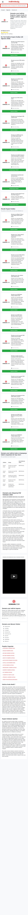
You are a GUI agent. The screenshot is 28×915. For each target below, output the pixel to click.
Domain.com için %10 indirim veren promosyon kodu (18, 255)
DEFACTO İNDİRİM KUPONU (9, 658)
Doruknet (7, 637)
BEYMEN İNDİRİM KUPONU (8, 653)
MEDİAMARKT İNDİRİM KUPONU (10, 667)
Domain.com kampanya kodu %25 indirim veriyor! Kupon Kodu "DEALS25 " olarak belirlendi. (17, 406)
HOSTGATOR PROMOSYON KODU (10, 660)
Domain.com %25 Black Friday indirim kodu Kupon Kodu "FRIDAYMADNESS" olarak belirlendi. (18, 307)
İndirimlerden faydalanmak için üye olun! (17, 175)
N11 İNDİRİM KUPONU (7, 672)
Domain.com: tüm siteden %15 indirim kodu (17, 276)
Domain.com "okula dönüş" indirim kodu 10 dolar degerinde (17, 235)
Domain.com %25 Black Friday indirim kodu (16, 295)
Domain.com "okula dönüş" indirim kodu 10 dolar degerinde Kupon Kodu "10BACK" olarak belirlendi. (17, 247)
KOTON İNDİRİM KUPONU (8, 665)
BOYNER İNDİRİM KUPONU (8, 655)
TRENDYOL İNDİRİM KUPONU (9, 677)
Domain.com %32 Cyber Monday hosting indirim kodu (16, 415)
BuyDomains (7, 626)
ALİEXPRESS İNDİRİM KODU (9, 648)
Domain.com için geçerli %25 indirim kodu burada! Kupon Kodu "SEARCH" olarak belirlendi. (17, 347)
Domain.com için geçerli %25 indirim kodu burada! (17, 336)
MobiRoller (7, 639)
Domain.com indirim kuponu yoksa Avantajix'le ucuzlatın (17, 155)
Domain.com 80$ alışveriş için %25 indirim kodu (17, 135)
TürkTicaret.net (8, 633)
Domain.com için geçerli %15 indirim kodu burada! (17, 377)
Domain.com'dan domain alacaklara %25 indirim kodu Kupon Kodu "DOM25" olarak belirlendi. (18, 368)
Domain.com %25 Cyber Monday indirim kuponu (16, 315)
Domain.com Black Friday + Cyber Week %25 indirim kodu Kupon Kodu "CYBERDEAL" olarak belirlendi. (17, 226)
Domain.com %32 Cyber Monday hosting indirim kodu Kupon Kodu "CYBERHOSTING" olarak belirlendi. (17, 427)
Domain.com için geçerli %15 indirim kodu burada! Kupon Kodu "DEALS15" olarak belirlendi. (17, 387)
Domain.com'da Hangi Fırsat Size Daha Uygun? (17, 194)
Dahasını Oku (5, 618)
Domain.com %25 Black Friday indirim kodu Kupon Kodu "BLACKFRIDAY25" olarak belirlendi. (18, 446)
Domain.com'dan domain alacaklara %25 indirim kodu (17, 356)
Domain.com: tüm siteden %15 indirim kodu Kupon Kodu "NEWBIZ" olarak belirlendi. (17, 286)
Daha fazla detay (15, 52)
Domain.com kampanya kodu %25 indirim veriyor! (18, 396)
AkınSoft (6, 635)
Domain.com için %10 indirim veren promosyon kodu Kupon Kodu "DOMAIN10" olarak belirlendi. (17, 267)
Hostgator (7, 630)
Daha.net (6, 641)
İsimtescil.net (7, 632)
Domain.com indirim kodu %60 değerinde (17, 79)
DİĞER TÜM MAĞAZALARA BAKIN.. (10, 679)
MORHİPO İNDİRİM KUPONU (9, 670)
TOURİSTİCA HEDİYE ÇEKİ (8, 674)
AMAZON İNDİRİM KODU (8, 650)
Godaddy (7, 628)
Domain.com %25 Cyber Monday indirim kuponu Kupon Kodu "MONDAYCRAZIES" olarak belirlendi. (17, 327)
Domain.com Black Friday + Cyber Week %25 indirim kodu (17, 215)
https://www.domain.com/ (14, 605)
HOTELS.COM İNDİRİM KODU (9, 662)
